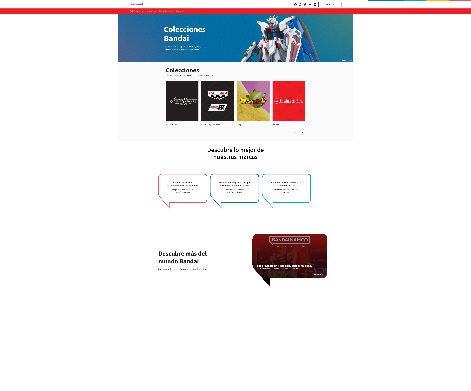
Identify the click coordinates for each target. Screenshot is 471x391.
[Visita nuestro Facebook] (295, 4)
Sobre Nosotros (166, 11)
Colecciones (135, 11)
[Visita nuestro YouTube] (310, 4)
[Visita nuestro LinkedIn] (315, 4)
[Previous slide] (295, 132)
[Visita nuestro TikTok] (305, 4)
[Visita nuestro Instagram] (300, 4)
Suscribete (330, 4)
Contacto (179, 11)
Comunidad (151, 11)
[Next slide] (301, 132)
